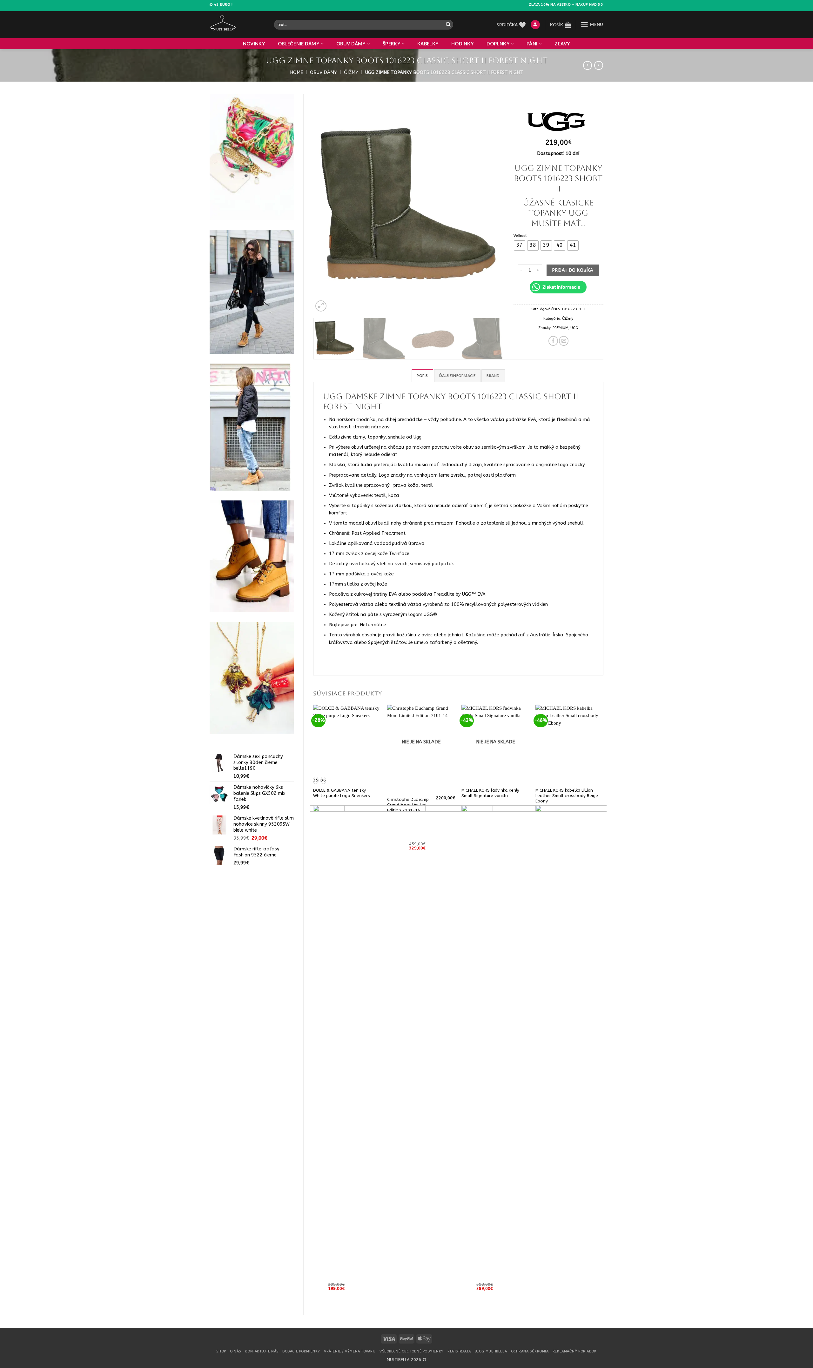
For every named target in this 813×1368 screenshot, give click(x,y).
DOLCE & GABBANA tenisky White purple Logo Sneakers (341, 793)
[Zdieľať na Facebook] (553, 340)
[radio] (519, 245)
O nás (235, 1351)
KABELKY (428, 43)
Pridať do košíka (572, 270)
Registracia (459, 1351)
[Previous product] (598, 65)
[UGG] (558, 123)
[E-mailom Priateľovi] (563, 340)
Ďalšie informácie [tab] (457, 375)
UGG (574, 327)
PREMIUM (560, 327)
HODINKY (462, 43)
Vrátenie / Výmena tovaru (349, 1351)
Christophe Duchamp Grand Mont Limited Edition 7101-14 (408, 805)
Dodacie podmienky (301, 1351)
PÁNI (532, 43)
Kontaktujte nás (261, 1351)
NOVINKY (254, 43)
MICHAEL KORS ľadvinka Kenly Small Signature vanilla (490, 793)
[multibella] (237, 24)
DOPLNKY (498, 43)
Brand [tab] (493, 375)
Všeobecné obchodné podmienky (412, 1351)
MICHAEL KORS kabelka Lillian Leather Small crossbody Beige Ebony (566, 795)
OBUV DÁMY (351, 43)
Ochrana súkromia (530, 1351)
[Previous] (325, 204)
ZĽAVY (562, 43)
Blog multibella (491, 1351)
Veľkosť (520, 236)
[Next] (491, 204)
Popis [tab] (422, 375)
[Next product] (587, 65)
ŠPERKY (391, 43)
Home (296, 72)
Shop (221, 1351)
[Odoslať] (448, 25)
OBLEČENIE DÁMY (298, 43)
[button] (535, 25)
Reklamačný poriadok (575, 1351)
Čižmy (351, 72)
